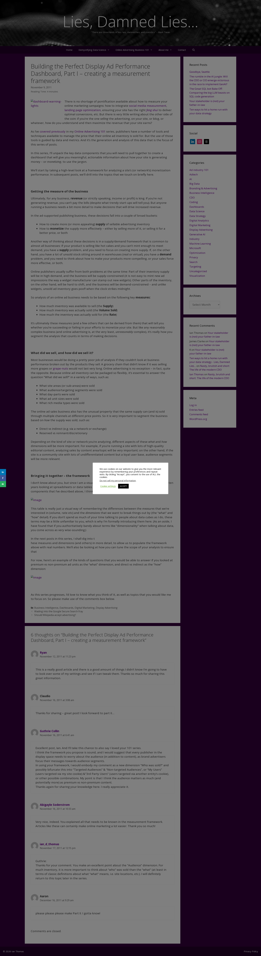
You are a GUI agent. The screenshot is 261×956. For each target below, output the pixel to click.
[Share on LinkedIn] (3, 472)
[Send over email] (3, 484)
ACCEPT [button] (123, 486)
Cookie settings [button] (108, 486)
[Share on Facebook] (3, 478)
